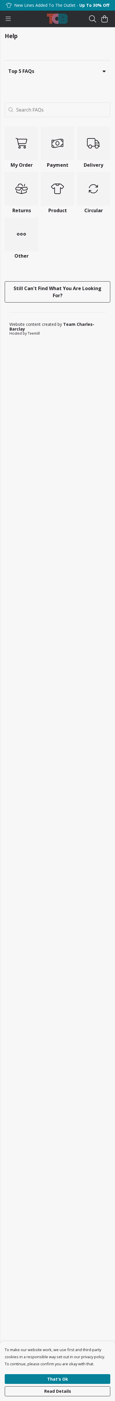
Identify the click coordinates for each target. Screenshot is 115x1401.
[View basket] (104, 19)
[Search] (92, 19)
